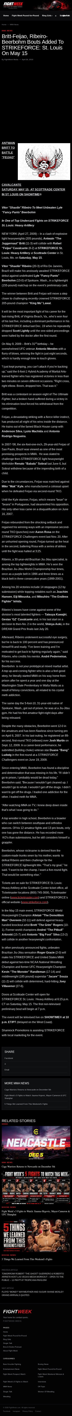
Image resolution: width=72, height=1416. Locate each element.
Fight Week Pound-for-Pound (25, 16)
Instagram (16, 1411)
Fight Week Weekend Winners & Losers (51, 1375)
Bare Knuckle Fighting (12, 1364)
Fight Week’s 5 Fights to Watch (15, 1382)
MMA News (14, 25)
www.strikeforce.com (34, 902)
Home (6, 16)
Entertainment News (11, 1369)
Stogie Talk (7, 1343)
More (66, 16)
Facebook (9, 1058)
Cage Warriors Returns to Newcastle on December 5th (28, 1090)
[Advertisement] (36, 101)
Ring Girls (46, 16)
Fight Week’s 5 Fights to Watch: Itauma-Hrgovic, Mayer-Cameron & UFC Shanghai (35, 1096)
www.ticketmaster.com (24, 897)
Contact (38, 1411)
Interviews (42, 1382)
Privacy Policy (28, 1411)
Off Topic (41, 1387)
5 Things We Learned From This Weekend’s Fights (26, 1104)
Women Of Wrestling (46, 1392)
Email (7, 1070)
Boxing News (43, 1364)
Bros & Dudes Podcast (12, 1347)
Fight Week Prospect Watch (14, 1374)
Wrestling (6, 1396)
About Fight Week (10, 1351)
